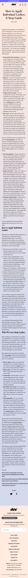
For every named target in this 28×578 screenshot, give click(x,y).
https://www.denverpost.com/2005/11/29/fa (14, 479)
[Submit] (23, 529)
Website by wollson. (14, 576)
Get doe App (14, 546)
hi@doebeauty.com (14, 567)
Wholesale (14, 540)
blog (22, 483)
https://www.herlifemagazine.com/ (11, 483)
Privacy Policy (14, 551)
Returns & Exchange (14, 543)
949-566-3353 (14, 569)
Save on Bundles (14, 538)
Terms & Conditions (14, 549)
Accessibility (14, 560)
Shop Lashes (14, 535)
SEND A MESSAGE (9, 518)
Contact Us (14, 557)
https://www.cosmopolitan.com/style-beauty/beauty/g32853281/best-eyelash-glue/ (13, 474)
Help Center (14, 554)
